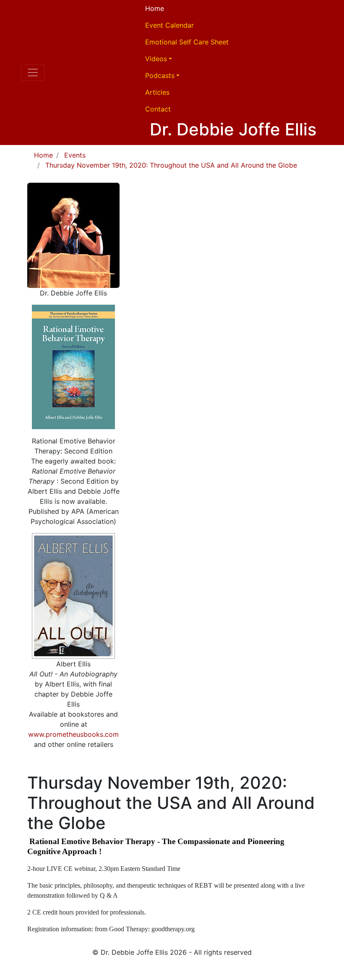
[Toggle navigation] (32, 72)
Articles (157, 92)
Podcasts (160, 75)
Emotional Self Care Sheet (187, 42)
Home (154, 8)
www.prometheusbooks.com (73, 734)
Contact (158, 109)
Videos (156, 58)
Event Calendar (169, 25)
